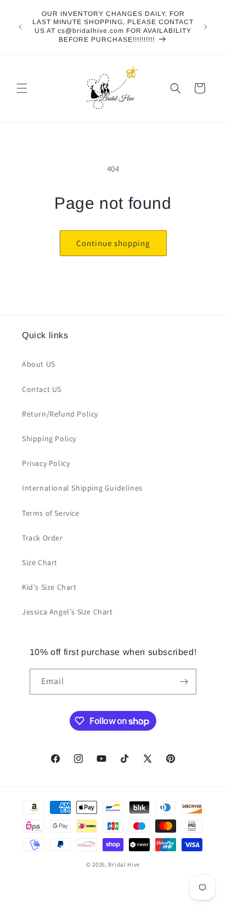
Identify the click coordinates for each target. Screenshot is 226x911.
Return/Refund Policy (60, 414)
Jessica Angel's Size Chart (67, 612)
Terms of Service (51, 513)
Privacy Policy (46, 463)
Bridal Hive (124, 864)
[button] (22, 88)
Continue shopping (113, 243)
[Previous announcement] (20, 27)
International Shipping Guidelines (82, 488)
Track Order (42, 538)
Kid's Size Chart (49, 587)
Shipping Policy (49, 438)
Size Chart (40, 562)
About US (38, 364)
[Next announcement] (206, 27)
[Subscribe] (184, 681)
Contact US (41, 389)
